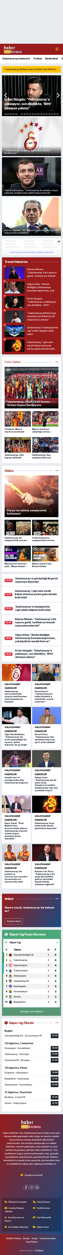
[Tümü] (57, 899)
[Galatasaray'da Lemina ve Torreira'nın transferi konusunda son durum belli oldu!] (16, 852)
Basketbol (51, 58)
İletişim (26, 1238)
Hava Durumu (43, 1202)
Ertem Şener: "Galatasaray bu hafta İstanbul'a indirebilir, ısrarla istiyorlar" (44, 696)
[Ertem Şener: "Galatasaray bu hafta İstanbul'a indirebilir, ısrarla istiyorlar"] (46, 672)
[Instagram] (31, 1187)
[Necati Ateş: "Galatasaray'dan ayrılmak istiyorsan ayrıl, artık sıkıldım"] (46, 715)
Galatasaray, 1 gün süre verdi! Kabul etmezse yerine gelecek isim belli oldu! (36, 594)
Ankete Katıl (14, 921)
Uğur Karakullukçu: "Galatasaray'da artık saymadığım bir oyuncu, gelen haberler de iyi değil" (16, 739)
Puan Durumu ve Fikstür (14, 1219)
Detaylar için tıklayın (31, 1011)
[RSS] (37, 1187)
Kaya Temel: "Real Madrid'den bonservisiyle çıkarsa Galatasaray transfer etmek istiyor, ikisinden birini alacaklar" (16, 831)
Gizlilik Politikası (13, 1238)
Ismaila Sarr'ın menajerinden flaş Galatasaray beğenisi (16, 780)
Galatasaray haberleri (16, 58)
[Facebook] (26, 1187)
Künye (35, 1238)
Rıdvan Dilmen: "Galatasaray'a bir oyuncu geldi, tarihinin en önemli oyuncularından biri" (35, 622)
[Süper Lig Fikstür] (57, 1023)
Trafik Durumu (43, 1208)
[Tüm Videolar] (57, 471)
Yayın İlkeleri (32, 1242)
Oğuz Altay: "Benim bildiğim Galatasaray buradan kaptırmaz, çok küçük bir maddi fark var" (35, 638)
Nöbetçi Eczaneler (17, 1202)
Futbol (38, 58)
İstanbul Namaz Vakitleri (14, 1210)
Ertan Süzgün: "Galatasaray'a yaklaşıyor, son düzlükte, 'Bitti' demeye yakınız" (34, 654)
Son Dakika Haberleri (18, 1227)
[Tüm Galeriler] (57, 362)
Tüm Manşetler (43, 1217)
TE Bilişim (39, 1250)
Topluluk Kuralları (47, 1238)
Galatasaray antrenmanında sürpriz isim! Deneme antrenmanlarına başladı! (16, 696)
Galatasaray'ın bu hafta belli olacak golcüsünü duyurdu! (45, 826)
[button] (5, 96)
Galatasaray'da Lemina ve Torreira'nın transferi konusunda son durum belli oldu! (16, 876)
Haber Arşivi (43, 1227)
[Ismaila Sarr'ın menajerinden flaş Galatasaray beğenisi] (16, 758)
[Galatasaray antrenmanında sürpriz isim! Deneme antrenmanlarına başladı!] (16, 672)
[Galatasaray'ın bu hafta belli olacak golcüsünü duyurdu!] (46, 804)
